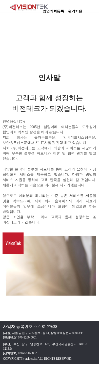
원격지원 (75, 9)
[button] (92, 9)
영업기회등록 (53, 9)
